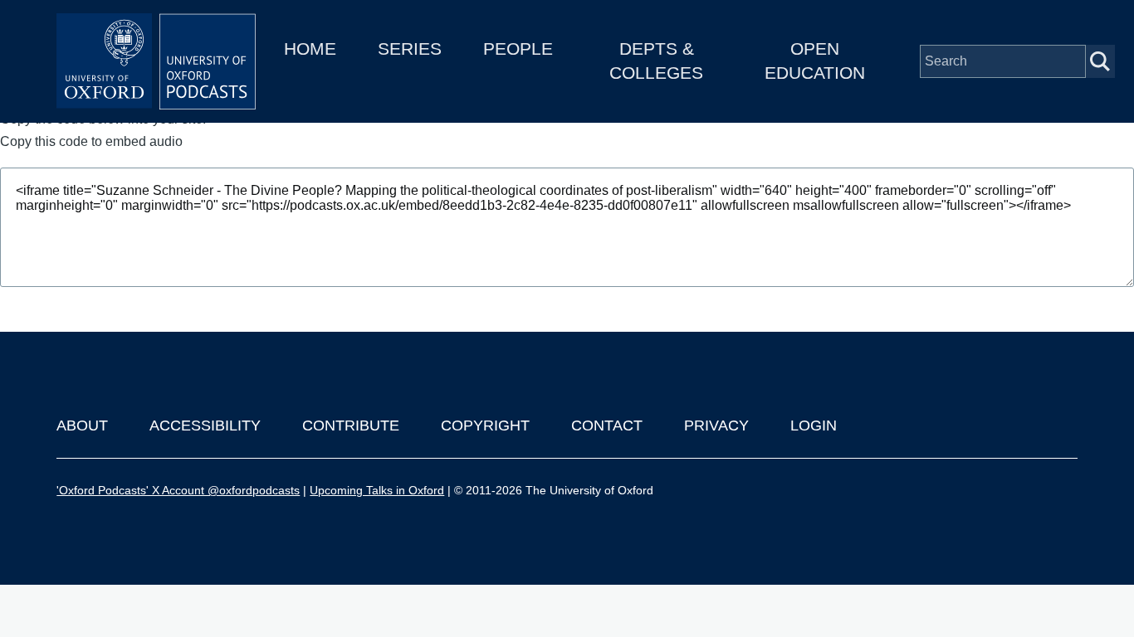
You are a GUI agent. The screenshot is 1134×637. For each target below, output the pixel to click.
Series (410, 48)
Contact (607, 425)
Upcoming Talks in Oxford (377, 490)
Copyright (485, 425)
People (518, 48)
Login (813, 425)
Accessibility (205, 425)
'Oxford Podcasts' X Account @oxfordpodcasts (178, 490)
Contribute (350, 425)
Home (310, 48)
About (82, 425)
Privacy (716, 425)
